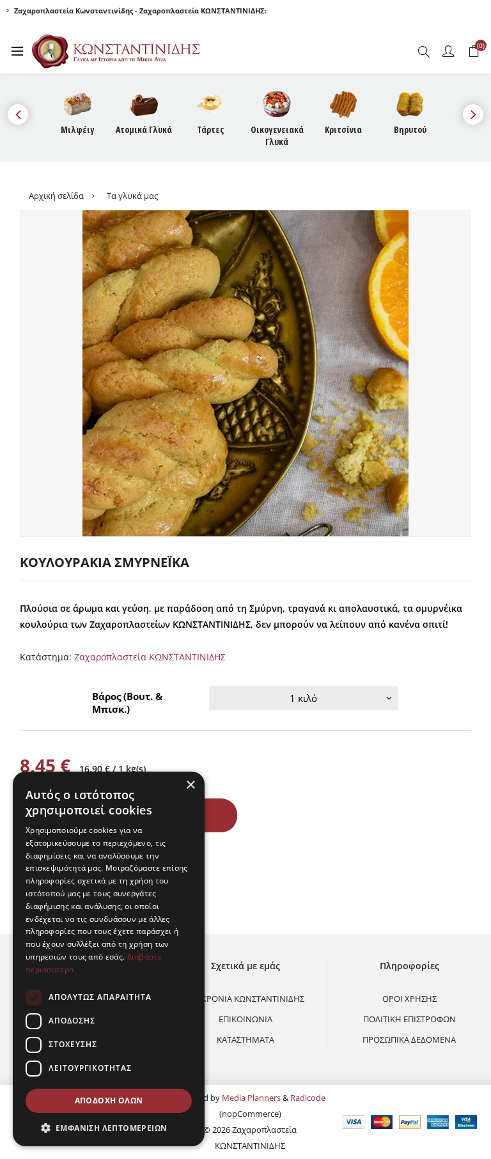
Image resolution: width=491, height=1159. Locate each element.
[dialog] (109, 959)
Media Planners (251, 1097)
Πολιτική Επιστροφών (409, 1019)
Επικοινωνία (245, 1019)
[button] (109, 1127)
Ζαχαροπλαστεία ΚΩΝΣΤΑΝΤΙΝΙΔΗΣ (150, 657)
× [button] (190, 785)
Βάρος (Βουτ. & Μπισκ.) (127, 702)
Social (35, 866)
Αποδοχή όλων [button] (109, 1100)
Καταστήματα (245, 1039)
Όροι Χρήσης (409, 998)
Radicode (307, 1097)
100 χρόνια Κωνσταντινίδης (245, 998)
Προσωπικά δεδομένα (409, 1039)
